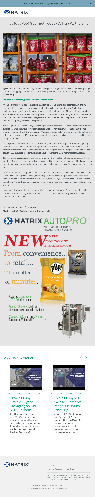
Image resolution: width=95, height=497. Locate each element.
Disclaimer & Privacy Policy (40, 485)
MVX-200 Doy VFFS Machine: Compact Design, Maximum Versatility (67, 404)
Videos (61, 466)
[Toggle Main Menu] (89, 12)
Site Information (57, 485)
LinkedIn (51, 466)
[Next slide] (86, 358)
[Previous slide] (81, 358)
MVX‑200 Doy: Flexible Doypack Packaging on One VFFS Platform (23, 404)
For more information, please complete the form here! (28, 100)
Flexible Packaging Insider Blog (61, 469)
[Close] (90, 3)
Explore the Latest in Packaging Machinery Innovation (47, 3)
